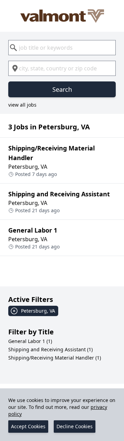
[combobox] (62, 47)
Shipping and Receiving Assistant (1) (50, 349)
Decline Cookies (74, 426)
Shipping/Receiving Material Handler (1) (54, 357)
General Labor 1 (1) (30, 341)
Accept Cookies (28, 426)
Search (62, 89)
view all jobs (22, 104)
